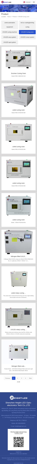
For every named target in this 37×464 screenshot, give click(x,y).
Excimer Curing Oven (18, 73)
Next (30, 378)
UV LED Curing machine (16, 415)
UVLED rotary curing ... (19, 329)
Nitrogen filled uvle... (19, 366)
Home (9, 16)
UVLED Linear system (27, 37)
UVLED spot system (10, 42)
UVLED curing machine (9, 32)
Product (15, 16)
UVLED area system (9, 37)
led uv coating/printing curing (27, 25)
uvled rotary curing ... (18, 293)
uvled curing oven (18, 110)
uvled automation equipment (9, 25)
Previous (7, 378)
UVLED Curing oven (23, 16)
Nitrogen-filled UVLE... (18, 256)
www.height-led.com (18, 463)
